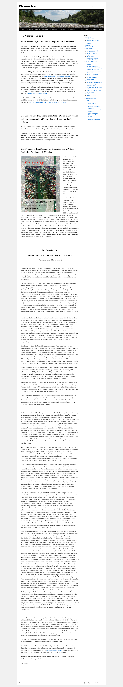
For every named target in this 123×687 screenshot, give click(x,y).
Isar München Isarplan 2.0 (92, 51)
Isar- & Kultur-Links (92, 103)
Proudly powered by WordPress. (93, 682)
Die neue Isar (27, 6)
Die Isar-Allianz (90, 56)
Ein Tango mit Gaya (91, 38)
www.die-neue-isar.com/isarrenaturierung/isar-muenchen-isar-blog (49, 102)
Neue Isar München (89, 46)
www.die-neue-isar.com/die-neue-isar (37, 93)
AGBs (88, 100)
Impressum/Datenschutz (96, 29)
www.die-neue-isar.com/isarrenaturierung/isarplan (58, 76)
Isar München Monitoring (92, 50)
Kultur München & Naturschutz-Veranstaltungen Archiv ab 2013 (94, 106)
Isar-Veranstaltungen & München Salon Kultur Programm (93, 114)
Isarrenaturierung (46, 29)
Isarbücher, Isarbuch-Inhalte (93, 40)
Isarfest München (90, 79)
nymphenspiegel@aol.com (54, 650)
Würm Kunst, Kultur (82, 29)
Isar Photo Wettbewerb (92, 77)
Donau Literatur (72, 29)
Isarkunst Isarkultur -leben (59, 29)
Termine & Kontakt (91, 101)
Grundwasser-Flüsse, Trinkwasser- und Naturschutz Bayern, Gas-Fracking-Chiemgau (94, 84)
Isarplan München (91, 55)
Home (22, 29)
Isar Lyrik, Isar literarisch (92, 66)
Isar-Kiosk (37, 29)
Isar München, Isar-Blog (92, 53)
